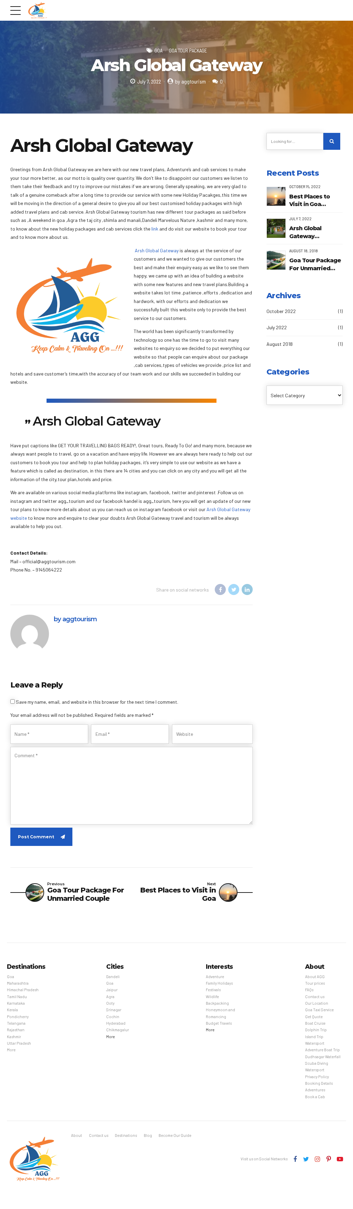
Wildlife (212, 996)
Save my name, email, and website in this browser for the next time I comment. (97, 702)
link (154, 229)
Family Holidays (219, 983)
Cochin (112, 1016)
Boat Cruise (315, 1023)
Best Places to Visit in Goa (309, 200)
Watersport (314, 1043)
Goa (158, 50)
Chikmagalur (117, 1029)
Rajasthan (15, 1029)
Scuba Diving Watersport (316, 1066)
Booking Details (319, 1083)
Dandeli (113, 976)
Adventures (315, 1090)
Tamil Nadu (17, 996)
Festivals (213, 989)
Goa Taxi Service (319, 1009)
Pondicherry (18, 1016)
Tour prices (315, 983)
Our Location (316, 1003)
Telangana (16, 1023)
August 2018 (279, 344)
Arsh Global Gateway (157, 250)
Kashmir (14, 1036)
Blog (148, 1135)
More (11, 1049)
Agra (110, 996)
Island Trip (314, 1036)
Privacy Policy (317, 1076)
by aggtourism (190, 81)
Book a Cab (315, 1096)
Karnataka (16, 1003)
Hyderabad (115, 1023)
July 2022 (276, 327)
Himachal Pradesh (23, 989)
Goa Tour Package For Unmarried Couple (315, 264)
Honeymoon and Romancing (220, 1012)
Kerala (12, 1009)
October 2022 (281, 311)
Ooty (110, 1003)
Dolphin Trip (316, 1029)
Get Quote (314, 1016)
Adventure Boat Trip (322, 1049)
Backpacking (217, 1003)
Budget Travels (219, 1023)
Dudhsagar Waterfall (323, 1056)
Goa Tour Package (188, 50)
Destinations (126, 1135)
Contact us (314, 996)
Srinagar (113, 1009)
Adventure (215, 976)
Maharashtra (18, 983)
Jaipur (112, 989)
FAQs (309, 989)
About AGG (315, 976)
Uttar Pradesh (19, 1043)
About (76, 1135)
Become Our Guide (175, 1135)
